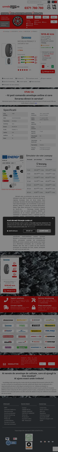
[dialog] (29, 226)
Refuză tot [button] (29, 231)
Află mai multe (31, 226)
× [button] (52, 218)
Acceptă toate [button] (43, 231)
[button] (12, 231)
